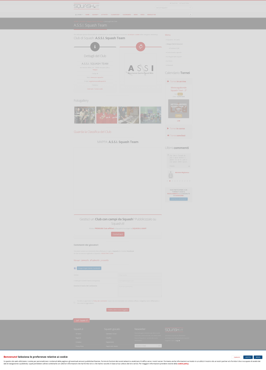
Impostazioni (237, 357)
